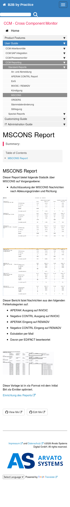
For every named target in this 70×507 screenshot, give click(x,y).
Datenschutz (34, 443)
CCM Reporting (13, 62)
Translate (50, 477)
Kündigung (16, 90)
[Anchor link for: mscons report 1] (58, 134)
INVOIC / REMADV (20, 85)
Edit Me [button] (37, 412)
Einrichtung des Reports (17, 395)
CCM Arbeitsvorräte (16, 48)
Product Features (15, 38)
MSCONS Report (18, 158)
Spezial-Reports (16, 113)
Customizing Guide (16, 119)
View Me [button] (13, 412)
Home (14, 30)
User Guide (11, 43)
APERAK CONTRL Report (24, 76)
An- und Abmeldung (21, 71)
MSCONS (16, 95)
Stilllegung (16, 109)
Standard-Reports (17, 67)
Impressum (14, 443)
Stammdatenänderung (22, 104)
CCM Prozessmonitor (16, 57)
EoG (13, 81)
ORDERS (16, 99)
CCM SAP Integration (16, 53)
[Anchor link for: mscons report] (29, 158)
